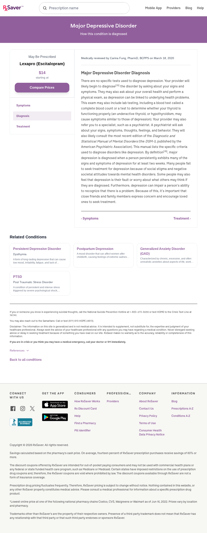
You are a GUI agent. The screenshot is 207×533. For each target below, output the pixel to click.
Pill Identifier (82, 430)
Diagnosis (22, 116)
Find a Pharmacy (85, 423)
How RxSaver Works (87, 401)
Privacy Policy (148, 416)
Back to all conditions (26, 360)
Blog (188, 8)
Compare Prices (42, 87)
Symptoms (23, 105)
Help (200, 8)
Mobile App (153, 8)
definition (156, 152)
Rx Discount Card (85, 408)
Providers (174, 8)
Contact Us (146, 408)
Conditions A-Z (180, 416)
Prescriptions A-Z (182, 408)
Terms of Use (147, 423)
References (17, 350)
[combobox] (84, 8)
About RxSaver (148, 401)
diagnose (108, 86)
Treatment (23, 126)
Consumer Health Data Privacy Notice (152, 432)
